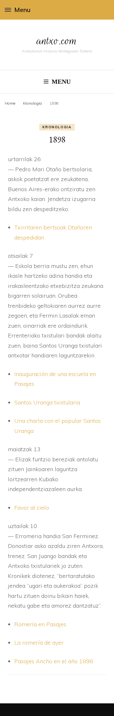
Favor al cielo (31, 507)
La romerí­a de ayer (39, 642)
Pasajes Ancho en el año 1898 (53, 661)
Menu (22, 10)
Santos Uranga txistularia (47, 402)
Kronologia (57, 127)
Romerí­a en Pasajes (40, 624)
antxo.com (57, 40)
